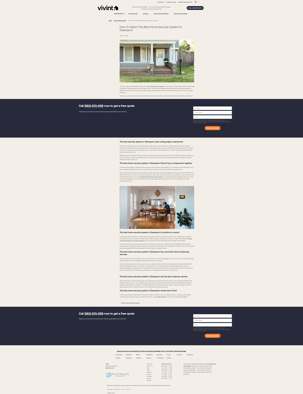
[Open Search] (195, 2)
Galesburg (190, 354)
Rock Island (119, 354)
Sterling (118, 358)
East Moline (149, 354)
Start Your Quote (212, 128)
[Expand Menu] (138, 14)
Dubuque (138, 358)
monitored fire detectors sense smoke (151, 177)
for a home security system (156, 86)
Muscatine (159, 354)
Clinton (169, 354)
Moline (138, 354)
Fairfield (169, 358)
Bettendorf (129, 354)
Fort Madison (160, 358)
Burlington (129, 358)
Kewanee (179, 354)
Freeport (148, 358)
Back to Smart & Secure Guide (130, 303)
